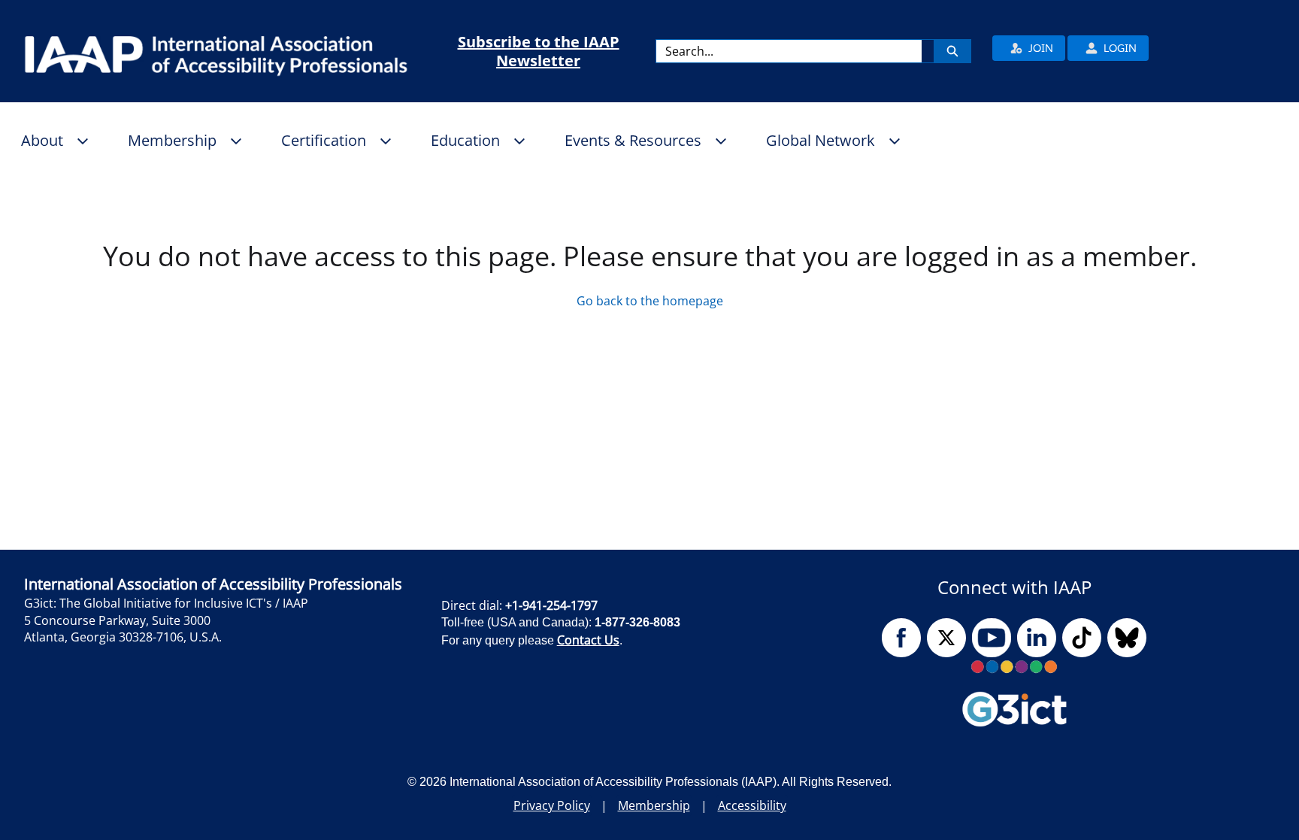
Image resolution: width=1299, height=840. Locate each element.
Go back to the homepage (650, 301)
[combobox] (789, 51)
